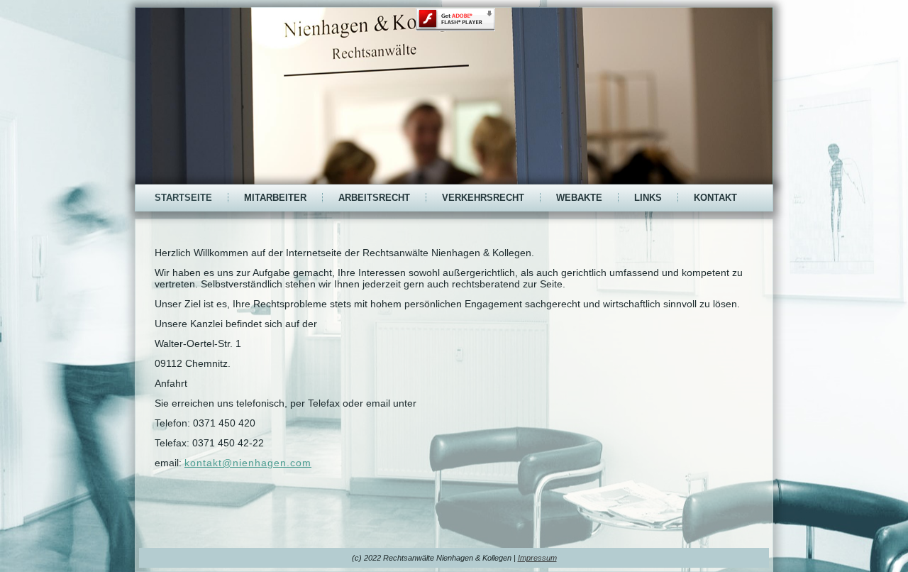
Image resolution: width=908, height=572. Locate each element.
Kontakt (715, 197)
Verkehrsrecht (483, 197)
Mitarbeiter (275, 197)
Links (648, 197)
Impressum (537, 558)
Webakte (579, 197)
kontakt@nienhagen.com (247, 462)
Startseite (183, 197)
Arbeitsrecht (374, 197)
